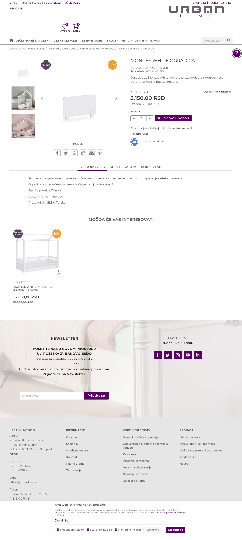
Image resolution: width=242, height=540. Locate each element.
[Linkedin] (198, 355)
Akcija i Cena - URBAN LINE (27, 48)
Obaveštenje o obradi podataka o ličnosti (145, 445)
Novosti (185, 463)
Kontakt (71, 457)
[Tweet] (66, 153)
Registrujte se (220, 3)
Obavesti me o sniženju (217, 92)
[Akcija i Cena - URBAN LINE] (196, 11)
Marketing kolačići (129, 529)
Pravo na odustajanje (137, 467)
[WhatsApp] (74, 153)
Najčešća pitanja (134, 480)
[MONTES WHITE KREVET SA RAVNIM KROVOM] (37, 253)
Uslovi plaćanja (190, 437)
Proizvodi (53, 48)
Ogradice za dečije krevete (97, 48)
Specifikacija (123, 167)
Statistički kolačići (101, 529)
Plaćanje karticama (136, 461)
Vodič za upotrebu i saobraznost (201, 450)
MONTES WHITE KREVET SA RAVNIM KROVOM (33, 288)
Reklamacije (188, 457)
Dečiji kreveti (21, 282)
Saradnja (72, 444)
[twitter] (168, 355)
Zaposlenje (73, 470)
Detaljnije (61, 520)
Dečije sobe (69, 48)
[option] (23, 70)
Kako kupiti (130, 454)
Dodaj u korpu (176, 118)
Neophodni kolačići (72, 529)
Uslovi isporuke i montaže (197, 444)
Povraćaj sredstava (135, 474)
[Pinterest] (100, 153)
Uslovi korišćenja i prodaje (141, 437)
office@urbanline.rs (22, 482)
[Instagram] (178, 355)
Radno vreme (75, 463)
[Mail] (91, 153)
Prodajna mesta (77, 450)
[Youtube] (188, 355)
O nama (71, 437)
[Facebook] (57, 153)
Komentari (152, 167)
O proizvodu (92, 167)
